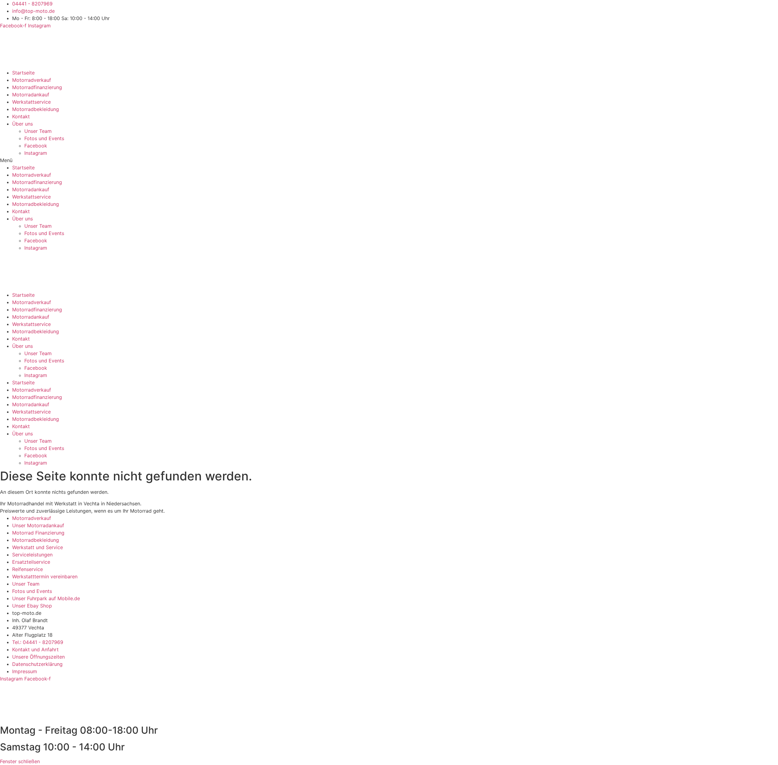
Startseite (23, 73)
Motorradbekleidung (35, 109)
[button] (389, 160)
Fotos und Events (44, 138)
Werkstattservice (31, 102)
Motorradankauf (30, 95)
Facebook (35, 146)
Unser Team (38, 131)
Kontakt (21, 116)
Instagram (35, 153)
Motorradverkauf (31, 80)
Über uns (22, 124)
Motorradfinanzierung (37, 87)
